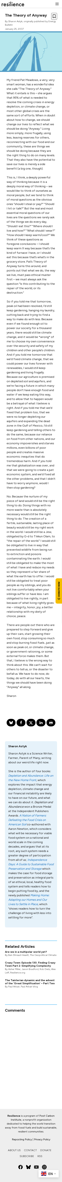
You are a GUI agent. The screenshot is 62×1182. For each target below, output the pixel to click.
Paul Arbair (14, 986)
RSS (39, 1156)
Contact (30, 1150)
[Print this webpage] (50, 722)
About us (14, 1150)
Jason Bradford (30, 969)
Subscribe (27, 1156)
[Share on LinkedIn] (40, 722)
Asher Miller (14, 969)
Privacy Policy (42, 1139)
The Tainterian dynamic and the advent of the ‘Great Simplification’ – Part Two (30, 982)
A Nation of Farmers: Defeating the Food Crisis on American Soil (27, 820)
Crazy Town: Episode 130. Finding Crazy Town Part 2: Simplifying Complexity (30, 964)
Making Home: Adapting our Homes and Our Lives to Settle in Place (28, 899)
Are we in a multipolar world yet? (26, 951)
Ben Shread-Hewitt (18, 955)
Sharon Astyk (15, 21)
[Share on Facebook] (21, 722)
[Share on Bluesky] (11, 722)
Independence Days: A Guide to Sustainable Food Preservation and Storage (31, 864)
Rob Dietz (45, 969)
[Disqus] (31, 1054)
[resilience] (13, 4)
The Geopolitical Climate (43, 955)
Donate (45, 1150)
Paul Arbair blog (29, 986)
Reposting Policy (22, 1139)
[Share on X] (30, 722)
